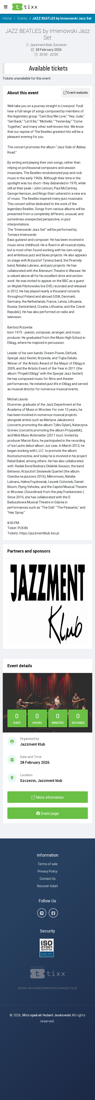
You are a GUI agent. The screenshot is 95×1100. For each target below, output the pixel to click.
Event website (77, 92)
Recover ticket (47, 886)
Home (7, 18)
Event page (49, 813)
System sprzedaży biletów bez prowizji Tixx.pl (47, 988)
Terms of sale (48, 864)
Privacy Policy (47, 871)
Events (22, 18)
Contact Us (48, 879)
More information (49, 797)
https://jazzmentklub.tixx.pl (39, 533)
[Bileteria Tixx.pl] (48, 972)
